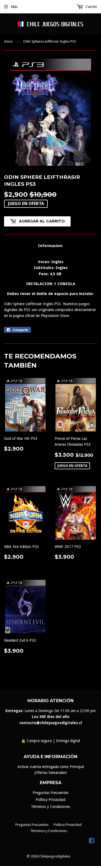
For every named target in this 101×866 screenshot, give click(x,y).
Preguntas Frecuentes (50, 793)
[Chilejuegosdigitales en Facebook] (91, 842)
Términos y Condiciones (50, 806)
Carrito (91, 7)
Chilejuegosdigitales (54, 856)
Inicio (8, 41)
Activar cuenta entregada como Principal (51, 767)
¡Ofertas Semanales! (50, 772)
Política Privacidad (50, 799)
